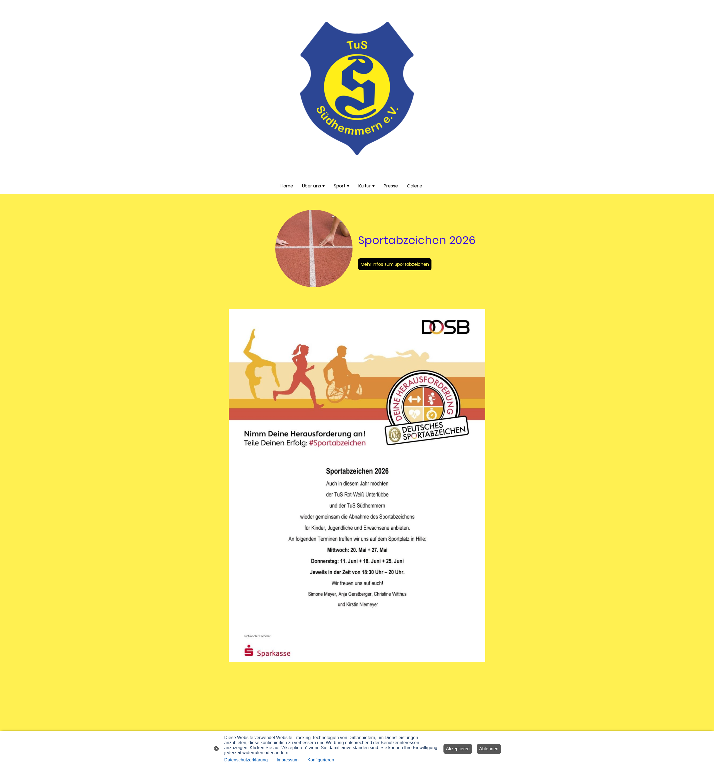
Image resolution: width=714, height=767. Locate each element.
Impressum (287, 760)
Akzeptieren (458, 748)
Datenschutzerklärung (246, 760)
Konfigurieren (320, 760)
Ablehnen (488, 748)
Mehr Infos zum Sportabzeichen (395, 264)
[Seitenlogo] (356, 88)
